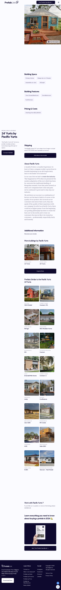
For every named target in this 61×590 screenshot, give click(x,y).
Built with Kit (30, 307)
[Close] (52, 279)
